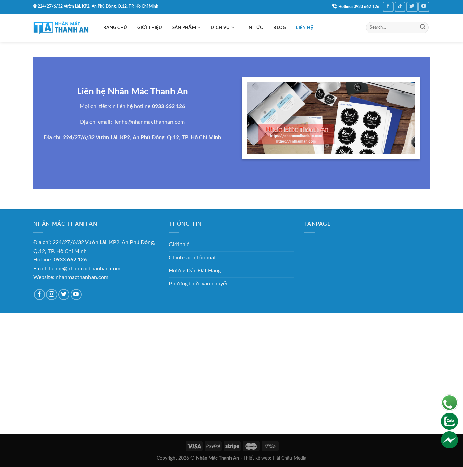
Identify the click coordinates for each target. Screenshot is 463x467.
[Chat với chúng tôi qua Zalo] (449, 421)
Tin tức (254, 28)
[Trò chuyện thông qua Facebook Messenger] (449, 439)
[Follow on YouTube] (423, 7)
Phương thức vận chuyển (199, 283)
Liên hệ (304, 28)
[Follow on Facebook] (388, 7)
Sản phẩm (184, 28)
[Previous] (259, 118)
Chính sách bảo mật (192, 257)
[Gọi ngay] (449, 402)
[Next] (403, 118)
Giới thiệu (149, 28)
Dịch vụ (220, 28)
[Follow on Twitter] (411, 7)
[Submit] (422, 28)
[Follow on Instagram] (51, 294)
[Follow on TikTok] (400, 7)
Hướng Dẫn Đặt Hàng (195, 270)
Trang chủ (114, 28)
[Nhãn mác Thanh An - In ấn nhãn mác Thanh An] (61, 28)
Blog (279, 28)
